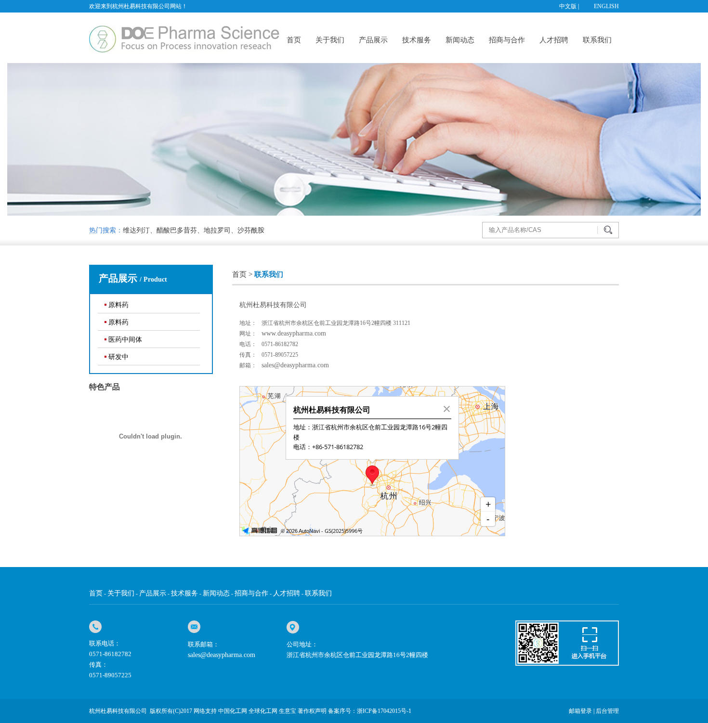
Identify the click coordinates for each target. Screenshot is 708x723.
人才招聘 (553, 40)
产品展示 (373, 40)
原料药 (118, 305)
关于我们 (329, 40)
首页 (294, 40)
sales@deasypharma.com (295, 365)
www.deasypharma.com (294, 333)
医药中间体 (125, 339)
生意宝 (287, 711)
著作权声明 (312, 711)
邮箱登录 (580, 711)
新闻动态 (460, 40)
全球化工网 (263, 711)
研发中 (118, 357)
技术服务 (416, 40)
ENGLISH (606, 6)
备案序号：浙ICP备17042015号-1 (369, 711)
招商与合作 (507, 40)
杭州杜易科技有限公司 (118, 711)
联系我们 (597, 40)
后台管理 (607, 711)
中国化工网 (232, 711)
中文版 (568, 6)
